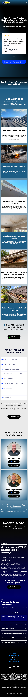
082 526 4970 (14, 657)
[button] (26, 3)
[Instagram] (14, 665)
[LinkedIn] (18, 665)
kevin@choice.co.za (14, 659)
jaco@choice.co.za (14, 653)
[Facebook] (10, 665)
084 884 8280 (14, 651)
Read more (6, 42)
